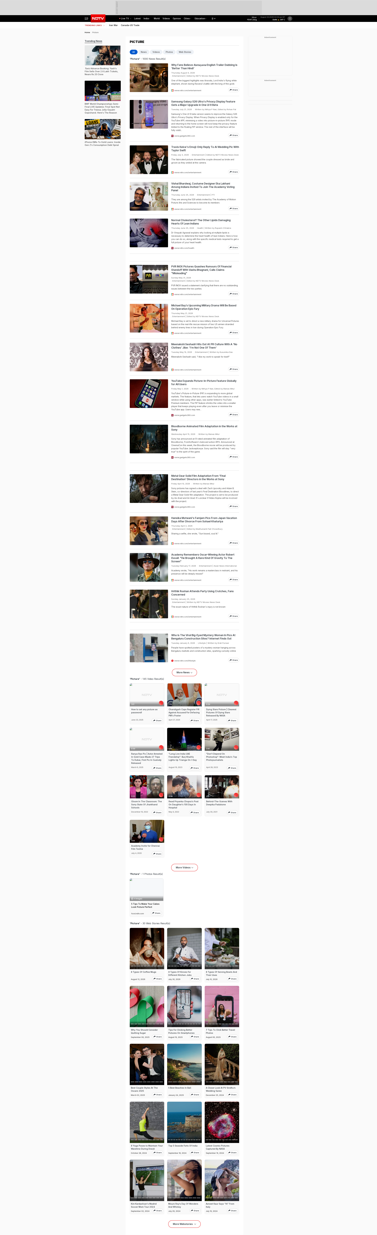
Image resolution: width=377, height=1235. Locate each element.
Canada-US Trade (130, 25)
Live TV (125, 18)
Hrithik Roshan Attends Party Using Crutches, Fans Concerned (202, 593)
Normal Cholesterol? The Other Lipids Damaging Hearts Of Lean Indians (201, 222)
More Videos (183, 867)
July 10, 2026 (212, 979)
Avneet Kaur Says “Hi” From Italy (220, 1205)
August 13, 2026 (138, 979)
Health (200, 228)
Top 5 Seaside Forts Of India (182, 1145)
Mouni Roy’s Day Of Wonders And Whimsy (183, 1205)
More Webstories (183, 1224)
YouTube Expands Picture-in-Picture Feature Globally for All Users (204, 382)
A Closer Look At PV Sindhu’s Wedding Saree (220, 1089)
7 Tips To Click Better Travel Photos (220, 1031)
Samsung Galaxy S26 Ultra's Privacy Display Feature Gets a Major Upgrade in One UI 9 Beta (203, 103)
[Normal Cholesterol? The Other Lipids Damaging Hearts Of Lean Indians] (149, 234)
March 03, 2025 (138, 1095)
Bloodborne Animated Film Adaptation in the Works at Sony (204, 428)
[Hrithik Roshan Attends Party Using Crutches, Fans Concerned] (149, 604)
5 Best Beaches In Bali (179, 1088)
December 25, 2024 (215, 1095)
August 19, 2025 (175, 1037)
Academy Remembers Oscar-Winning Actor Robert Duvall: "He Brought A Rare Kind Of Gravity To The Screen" (202, 558)
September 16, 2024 (215, 1153)
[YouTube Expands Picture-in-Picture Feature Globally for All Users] (149, 398)
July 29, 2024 (174, 1211)
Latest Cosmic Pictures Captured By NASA (217, 1147)
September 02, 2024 (140, 1211)
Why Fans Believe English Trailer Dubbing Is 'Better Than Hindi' (204, 67)
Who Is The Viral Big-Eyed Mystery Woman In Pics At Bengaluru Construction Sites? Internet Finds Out (203, 637)
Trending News (93, 41)
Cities (187, 18)
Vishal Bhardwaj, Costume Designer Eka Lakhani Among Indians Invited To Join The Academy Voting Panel (203, 187)
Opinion (177, 18)
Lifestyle (202, 643)
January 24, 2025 (176, 1095)
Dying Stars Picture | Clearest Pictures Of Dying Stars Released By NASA (221, 712)
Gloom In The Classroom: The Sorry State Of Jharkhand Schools (146, 804)
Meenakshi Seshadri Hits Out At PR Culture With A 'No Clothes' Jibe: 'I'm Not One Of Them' (204, 346)
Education (200, 18)
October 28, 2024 (139, 1153)
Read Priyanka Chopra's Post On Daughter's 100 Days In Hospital (184, 804)
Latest (137, 18)
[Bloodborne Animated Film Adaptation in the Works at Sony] (149, 442)
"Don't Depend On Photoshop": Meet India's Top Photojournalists (221, 757)
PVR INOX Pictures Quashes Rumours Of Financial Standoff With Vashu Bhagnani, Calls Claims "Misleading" (201, 270)
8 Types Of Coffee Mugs (143, 972)
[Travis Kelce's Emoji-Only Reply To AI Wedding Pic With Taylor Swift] (149, 159)
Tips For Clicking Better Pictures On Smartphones (181, 1031)
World (157, 18)
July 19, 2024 (212, 1211)
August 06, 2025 (213, 1037)
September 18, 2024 (177, 1153)
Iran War (113, 25)
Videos (166, 18)
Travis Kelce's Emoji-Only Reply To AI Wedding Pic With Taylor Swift (205, 149)
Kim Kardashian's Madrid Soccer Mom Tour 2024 (144, 1205)
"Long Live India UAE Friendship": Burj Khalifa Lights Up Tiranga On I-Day (183, 757)
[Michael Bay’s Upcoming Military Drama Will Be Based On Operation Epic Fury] (149, 319)
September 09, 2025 (140, 1037)
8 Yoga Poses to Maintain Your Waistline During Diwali (147, 1147)
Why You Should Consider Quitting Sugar (144, 1031)
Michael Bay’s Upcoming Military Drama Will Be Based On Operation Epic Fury (203, 307)
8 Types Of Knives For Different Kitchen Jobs (180, 973)
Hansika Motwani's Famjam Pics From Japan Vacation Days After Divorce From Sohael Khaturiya (204, 520)
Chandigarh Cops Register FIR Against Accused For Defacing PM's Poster (184, 712)
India (146, 18)
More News (183, 672)
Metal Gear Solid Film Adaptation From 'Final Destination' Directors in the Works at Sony (198, 477)
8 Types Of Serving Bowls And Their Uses (221, 973)
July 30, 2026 (174, 979)
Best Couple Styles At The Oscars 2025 (144, 1089)
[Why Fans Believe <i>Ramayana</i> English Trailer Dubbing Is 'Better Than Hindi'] (149, 77)
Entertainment (178, 76)
